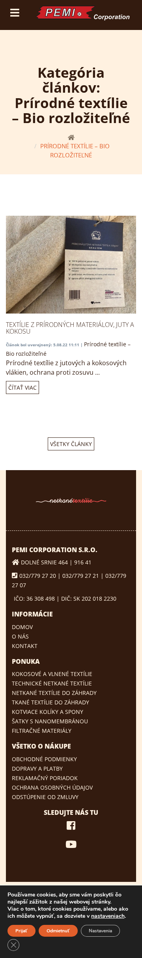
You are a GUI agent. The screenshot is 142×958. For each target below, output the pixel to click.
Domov (22, 627)
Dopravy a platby (37, 768)
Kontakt (24, 646)
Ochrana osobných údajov (52, 787)
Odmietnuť (58, 931)
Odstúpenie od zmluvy (45, 797)
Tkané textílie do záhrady (50, 702)
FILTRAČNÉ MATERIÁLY (41, 730)
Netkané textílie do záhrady (54, 693)
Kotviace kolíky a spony (47, 711)
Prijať (21, 931)
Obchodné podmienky (44, 759)
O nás (20, 636)
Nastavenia (100, 931)
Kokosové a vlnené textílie (52, 674)
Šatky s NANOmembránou (50, 721)
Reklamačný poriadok (45, 778)
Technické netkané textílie (52, 683)
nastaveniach (108, 916)
